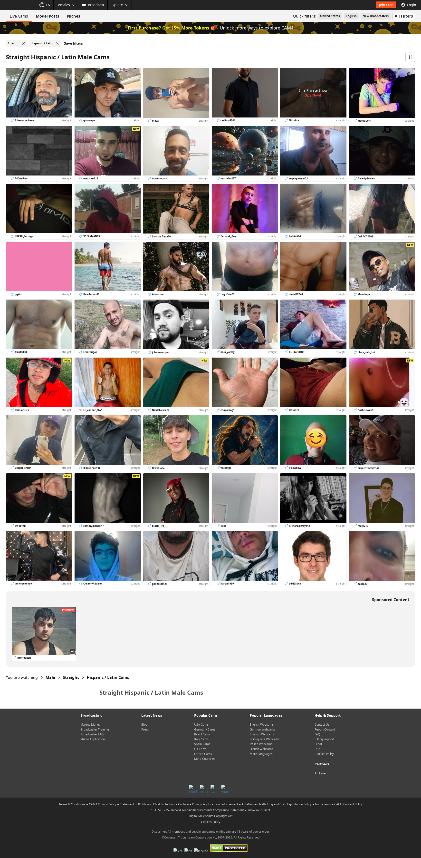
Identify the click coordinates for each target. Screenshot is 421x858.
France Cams (203, 754)
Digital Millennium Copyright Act (210, 816)
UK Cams (200, 749)
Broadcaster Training (94, 729)
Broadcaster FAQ (92, 734)
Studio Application (92, 739)
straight (71, 677)
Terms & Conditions (72, 804)
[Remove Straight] (24, 43)
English (351, 16)
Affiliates (320, 773)
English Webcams (262, 724)
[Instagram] (204, 789)
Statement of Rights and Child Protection (147, 804)
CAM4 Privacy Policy (102, 804)
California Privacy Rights (194, 804)
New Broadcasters (376, 16)
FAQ (317, 734)
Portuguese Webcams (264, 739)
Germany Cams (204, 729)
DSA (317, 749)
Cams (108, 677)
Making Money (90, 724)
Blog (144, 724)
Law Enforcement (226, 804)
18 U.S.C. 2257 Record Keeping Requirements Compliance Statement (197, 810)
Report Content (325, 729)
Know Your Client (259, 810)
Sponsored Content (390, 599)
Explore (117, 4)
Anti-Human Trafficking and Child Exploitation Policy (276, 804)
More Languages (261, 754)
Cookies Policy (324, 754)
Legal (318, 744)
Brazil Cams (202, 734)
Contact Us (322, 724)
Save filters (73, 43)
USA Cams (201, 724)
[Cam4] (17, 5)
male (50, 677)
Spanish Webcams (262, 734)
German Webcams (262, 729)
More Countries (204, 759)
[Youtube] (225, 789)
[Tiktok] (193, 789)
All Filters (404, 16)
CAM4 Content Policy (348, 804)
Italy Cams (201, 739)
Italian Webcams (261, 744)
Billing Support (324, 739)
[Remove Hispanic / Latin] (57, 43)
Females (63, 4)
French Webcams (261, 749)
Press (145, 729)
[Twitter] (214, 789)
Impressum (323, 804)
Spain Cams (202, 744)
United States (330, 16)
